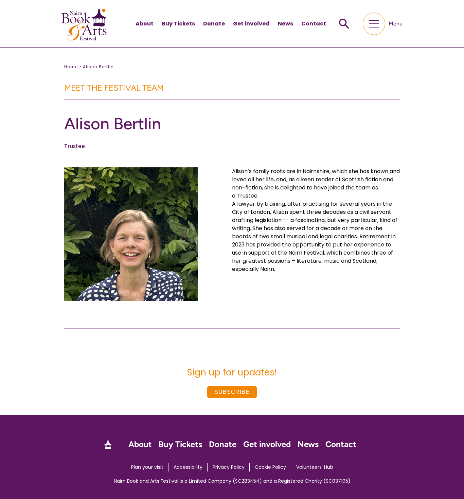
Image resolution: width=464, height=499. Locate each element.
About (145, 23)
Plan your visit (147, 467)
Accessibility (188, 467)
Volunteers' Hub (314, 467)
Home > (73, 67)
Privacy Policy (229, 467)
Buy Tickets (178, 23)
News (285, 23)
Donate (214, 23)
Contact (313, 23)
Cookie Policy (270, 467)
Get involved (251, 23)
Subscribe (232, 392)
